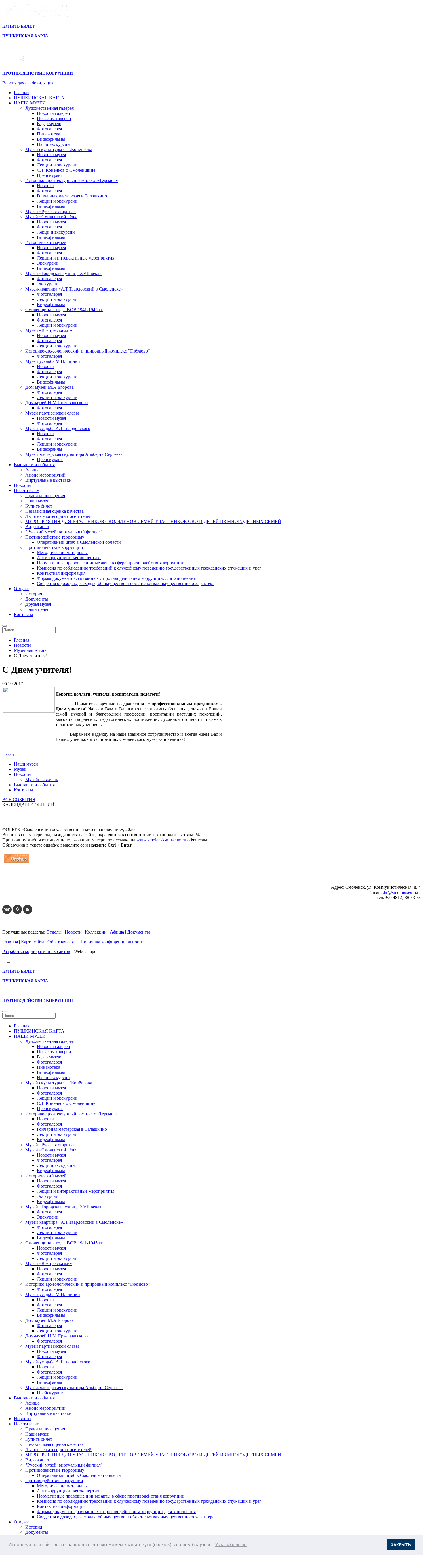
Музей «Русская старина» (50, 211)
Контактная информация (61, 573)
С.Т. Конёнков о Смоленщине (66, 170)
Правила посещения (45, 495)
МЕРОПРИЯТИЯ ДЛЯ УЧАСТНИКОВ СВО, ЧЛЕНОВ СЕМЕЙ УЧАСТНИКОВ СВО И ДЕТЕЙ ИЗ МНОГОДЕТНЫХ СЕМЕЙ (153, 521)
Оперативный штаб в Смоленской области (79, 542)
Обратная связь (62, 941)
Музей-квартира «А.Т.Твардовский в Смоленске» (74, 288)
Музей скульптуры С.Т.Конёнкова (58, 149)
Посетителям (26, 490)
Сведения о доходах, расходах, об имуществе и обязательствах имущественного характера (125, 583)
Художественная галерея (49, 108)
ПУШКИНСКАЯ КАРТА (39, 97)
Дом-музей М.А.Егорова (49, 387)
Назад (8, 754)
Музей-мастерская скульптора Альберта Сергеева (74, 454)
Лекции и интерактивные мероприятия (75, 257)
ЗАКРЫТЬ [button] (401, 1544)
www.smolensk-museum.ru (161, 839)
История (33, 593)
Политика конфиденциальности (112, 941)
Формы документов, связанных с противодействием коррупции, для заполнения (116, 578)
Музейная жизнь (41, 779)
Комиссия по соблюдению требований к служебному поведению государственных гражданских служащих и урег (149, 568)
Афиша (32, 469)
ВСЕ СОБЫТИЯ (18, 799)
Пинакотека (48, 133)
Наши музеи (37, 500)
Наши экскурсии (53, 144)
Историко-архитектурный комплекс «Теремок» (71, 180)
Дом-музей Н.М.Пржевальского (56, 402)
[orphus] (16, 862)
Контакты (23, 614)
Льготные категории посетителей (58, 516)
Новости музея (51, 154)
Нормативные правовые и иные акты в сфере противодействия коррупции (110, 562)
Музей (20, 769)
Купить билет (38, 506)
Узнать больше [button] (231, 1544)
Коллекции (96, 931)
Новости (45, 185)
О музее (21, 588)
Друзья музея (38, 604)
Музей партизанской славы (52, 412)
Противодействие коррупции (54, 547)
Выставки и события (34, 464)
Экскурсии (47, 263)
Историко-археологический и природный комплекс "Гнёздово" (87, 350)
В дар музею (49, 123)
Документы (36, 599)
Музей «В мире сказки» (48, 330)
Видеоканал (37, 526)
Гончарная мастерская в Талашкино (72, 195)
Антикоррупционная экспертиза (69, 557)
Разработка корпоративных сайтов (36, 951)
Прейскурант (50, 175)
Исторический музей (45, 242)
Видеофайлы (49, 449)
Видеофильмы (51, 139)
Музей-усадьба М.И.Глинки (52, 361)
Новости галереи (53, 113)
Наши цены (36, 609)
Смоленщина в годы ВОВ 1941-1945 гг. (64, 309)
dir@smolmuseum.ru (402, 892)
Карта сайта (32, 941)
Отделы (54, 931)
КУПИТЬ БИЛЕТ (18, 26)
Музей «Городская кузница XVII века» (63, 273)
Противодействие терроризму (54, 537)
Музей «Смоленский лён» (51, 216)
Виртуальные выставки (48, 480)
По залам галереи (54, 118)
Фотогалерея (49, 128)
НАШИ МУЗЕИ (30, 102)
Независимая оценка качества (54, 511)
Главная (21, 92)
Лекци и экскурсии (56, 232)
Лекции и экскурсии (57, 164)
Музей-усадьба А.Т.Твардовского (57, 428)
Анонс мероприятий (45, 474)
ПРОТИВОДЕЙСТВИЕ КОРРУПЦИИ (37, 73)
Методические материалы (62, 552)
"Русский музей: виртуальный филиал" (64, 531)
